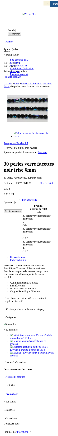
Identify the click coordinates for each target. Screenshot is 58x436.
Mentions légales (18, 65)
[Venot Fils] (29, 14)
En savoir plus (17, 257)
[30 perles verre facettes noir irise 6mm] (32, 136)
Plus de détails (47, 183)
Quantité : (9, 202)
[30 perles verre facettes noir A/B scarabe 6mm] (44, 6)
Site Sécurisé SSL (19, 59)
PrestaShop (23, 431)
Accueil (8, 83)
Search (11, 30)
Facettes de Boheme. (31, 83)
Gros (16, 83)
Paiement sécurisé (19, 74)
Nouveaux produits (15, 376)
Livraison (15, 62)
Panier (9, 41)
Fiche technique (18, 260)
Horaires (14, 77)
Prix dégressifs (29, 199)
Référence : (10, 183)
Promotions (11, 394)
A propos (14, 71)
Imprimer (42, 152)
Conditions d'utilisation (22, 68)
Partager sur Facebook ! (16, 143)
